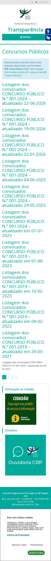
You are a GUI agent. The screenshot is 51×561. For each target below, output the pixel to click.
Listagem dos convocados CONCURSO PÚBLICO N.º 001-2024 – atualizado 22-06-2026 (24, 93)
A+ (46, 2)
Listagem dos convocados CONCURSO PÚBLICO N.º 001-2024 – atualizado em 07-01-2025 (23, 223)
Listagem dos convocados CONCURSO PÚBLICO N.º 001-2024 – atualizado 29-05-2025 (24, 196)
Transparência (25, 29)
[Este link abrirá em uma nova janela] (20, 408)
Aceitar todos (36, 552)
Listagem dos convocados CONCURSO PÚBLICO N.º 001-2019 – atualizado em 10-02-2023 (23, 284)
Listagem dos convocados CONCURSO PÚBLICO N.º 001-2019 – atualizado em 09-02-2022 (23, 314)
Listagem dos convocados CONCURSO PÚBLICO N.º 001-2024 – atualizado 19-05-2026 (24, 119)
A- (41, 2)
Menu (26, 37)
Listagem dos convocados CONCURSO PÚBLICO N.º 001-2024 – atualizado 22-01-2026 (24, 145)
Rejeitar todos (19, 544)
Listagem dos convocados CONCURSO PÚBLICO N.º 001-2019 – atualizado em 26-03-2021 (23, 344)
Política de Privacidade (18, 535)
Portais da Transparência (25, 24)
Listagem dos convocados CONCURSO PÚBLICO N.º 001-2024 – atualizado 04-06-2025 (24, 170)
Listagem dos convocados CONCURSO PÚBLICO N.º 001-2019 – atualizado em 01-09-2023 (23, 253)
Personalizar (36, 544)
